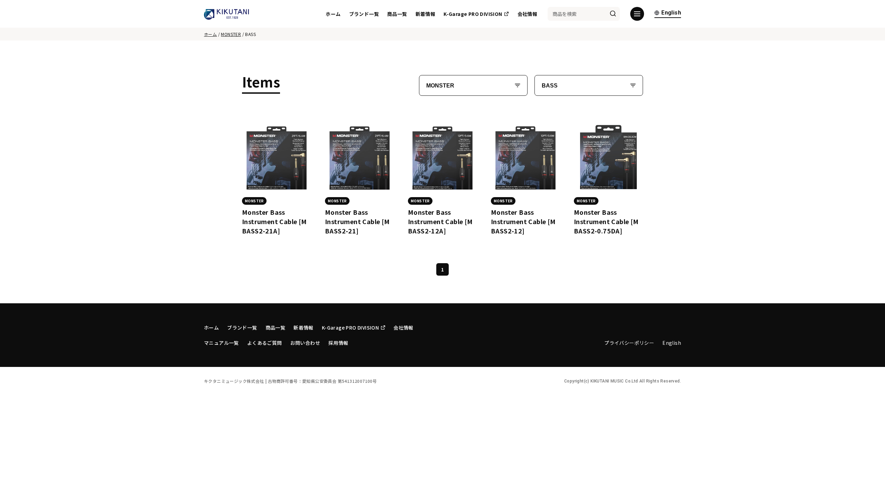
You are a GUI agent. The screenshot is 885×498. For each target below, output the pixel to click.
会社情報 (528, 13)
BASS (550, 86)
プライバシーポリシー (629, 342)
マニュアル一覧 (221, 342)
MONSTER (231, 34)
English (671, 13)
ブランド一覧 (364, 13)
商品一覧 (397, 13)
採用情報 (338, 342)
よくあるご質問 (264, 342)
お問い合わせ (305, 342)
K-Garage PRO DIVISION (473, 13)
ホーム (333, 13)
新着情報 (426, 13)
